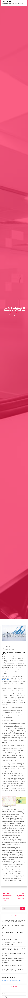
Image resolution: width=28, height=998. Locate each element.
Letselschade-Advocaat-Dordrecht (11, 980)
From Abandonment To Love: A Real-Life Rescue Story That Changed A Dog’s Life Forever (13, 934)
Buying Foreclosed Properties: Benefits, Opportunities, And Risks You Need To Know (13, 927)
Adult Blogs (5, 991)
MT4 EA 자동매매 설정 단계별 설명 (11, 939)
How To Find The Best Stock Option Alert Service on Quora (7, 897)
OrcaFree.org (6, 1)
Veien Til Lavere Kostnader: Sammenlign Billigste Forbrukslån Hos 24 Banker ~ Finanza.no (13, 960)
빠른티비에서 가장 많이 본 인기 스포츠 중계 (13, 965)
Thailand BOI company (8, 680)
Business (4, 994)
